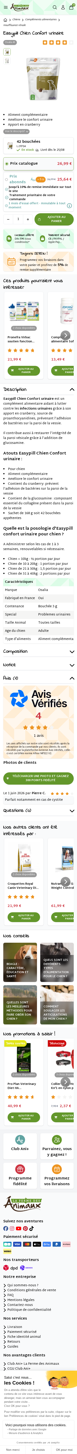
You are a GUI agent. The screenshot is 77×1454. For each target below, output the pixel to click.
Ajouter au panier (57, 219)
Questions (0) (17, 810)
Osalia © (10, 42)
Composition (15, 651)
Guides (12, 1347)
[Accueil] (5, 20)
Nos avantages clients (24, 1355)
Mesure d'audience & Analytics (26, 1433)
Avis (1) (10, 678)
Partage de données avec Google (27, 1429)
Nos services (15, 1319)
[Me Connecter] (63, 7)
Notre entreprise (19, 1277)
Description (14, 389)
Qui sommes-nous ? (22, 1285)
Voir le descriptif (15, 131)
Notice (9, 665)
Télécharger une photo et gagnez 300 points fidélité (40, 778)
